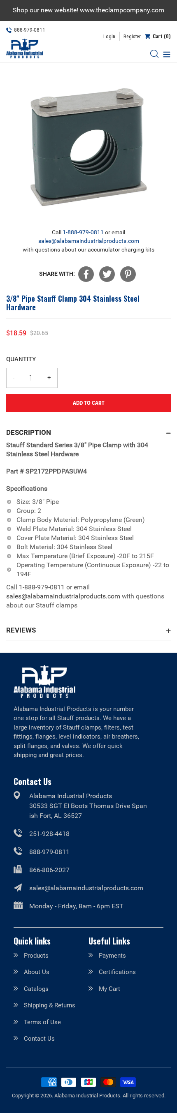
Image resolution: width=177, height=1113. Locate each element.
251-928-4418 (49, 834)
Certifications (117, 972)
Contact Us (39, 1038)
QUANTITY (21, 359)
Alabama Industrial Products (87, 1095)
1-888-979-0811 (83, 232)
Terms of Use (42, 1022)
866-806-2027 (49, 870)
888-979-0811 (49, 852)
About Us (36, 972)
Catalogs (36, 989)
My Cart (109, 989)
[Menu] (164, 53)
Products (36, 955)
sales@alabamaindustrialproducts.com (88, 241)
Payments (112, 955)
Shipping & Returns (49, 1005)
